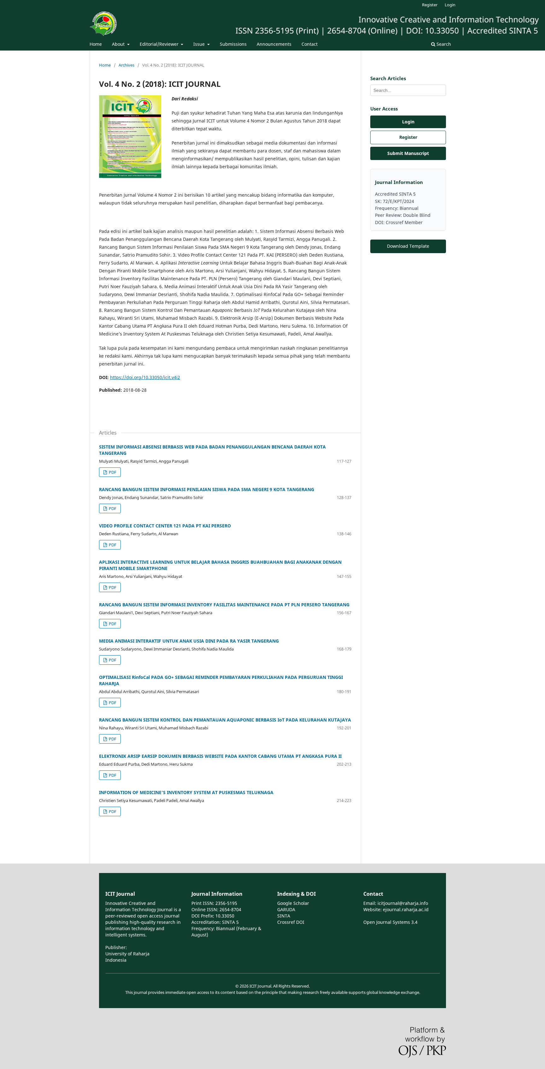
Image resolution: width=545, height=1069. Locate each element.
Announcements (274, 44)
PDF (112, 472)
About (119, 44)
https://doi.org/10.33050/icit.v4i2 (145, 377)
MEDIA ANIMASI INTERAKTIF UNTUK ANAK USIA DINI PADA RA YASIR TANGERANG (189, 641)
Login (450, 5)
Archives (126, 65)
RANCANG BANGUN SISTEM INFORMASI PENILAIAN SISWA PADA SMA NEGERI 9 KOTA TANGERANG (206, 489)
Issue (199, 44)
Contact (310, 44)
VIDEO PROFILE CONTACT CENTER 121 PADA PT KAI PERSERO (165, 526)
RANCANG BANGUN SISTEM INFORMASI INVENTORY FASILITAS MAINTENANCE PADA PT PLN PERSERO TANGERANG (224, 605)
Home (96, 44)
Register (429, 5)
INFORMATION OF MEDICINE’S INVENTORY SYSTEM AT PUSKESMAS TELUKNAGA (186, 792)
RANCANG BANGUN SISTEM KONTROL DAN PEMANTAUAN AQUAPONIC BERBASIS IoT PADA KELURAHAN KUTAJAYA (225, 720)
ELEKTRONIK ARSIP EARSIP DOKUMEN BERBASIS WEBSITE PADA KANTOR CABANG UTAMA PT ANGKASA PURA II (220, 756)
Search (443, 44)
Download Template (408, 246)
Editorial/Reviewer (160, 44)
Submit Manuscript (408, 153)
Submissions (233, 44)
